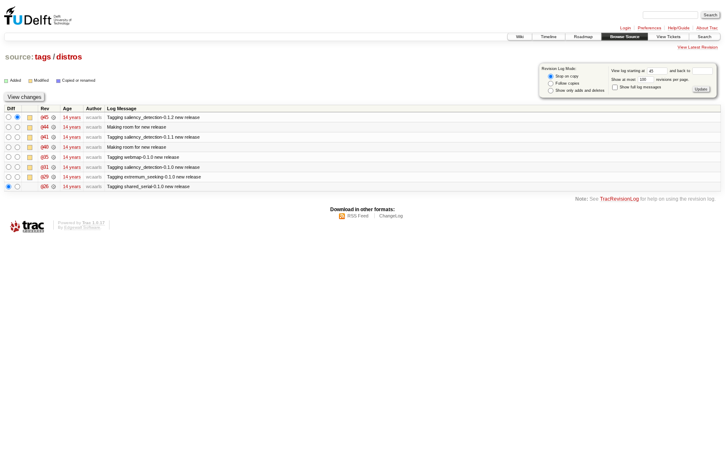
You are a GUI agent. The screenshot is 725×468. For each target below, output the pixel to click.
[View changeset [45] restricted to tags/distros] (53, 117)
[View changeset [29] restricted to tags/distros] (53, 177)
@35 (44, 157)
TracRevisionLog (619, 199)
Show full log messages (639, 87)
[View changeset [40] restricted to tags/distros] (53, 147)
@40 (44, 147)
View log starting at (628, 71)
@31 (44, 167)
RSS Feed (357, 215)
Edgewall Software (82, 227)
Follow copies (566, 83)
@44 (44, 127)
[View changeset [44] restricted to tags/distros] (53, 127)
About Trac (707, 28)
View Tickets (669, 36)
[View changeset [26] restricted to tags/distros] (53, 186)
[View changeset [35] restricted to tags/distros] (53, 157)
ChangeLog (391, 215)
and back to (680, 71)
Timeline (549, 36)
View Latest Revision (698, 47)
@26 (44, 186)
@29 (44, 177)
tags (43, 56)
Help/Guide (679, 28)
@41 (44, 137)
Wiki (520, 36)
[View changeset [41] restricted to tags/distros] (53, 137)
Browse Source (624, 36)
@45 (44, 117)
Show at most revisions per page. (650, 80)
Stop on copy (566, 76)
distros (69, 56)
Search (705, 36)
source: (19, 56)
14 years (72, 117)
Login (625, 28)
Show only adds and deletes (579, 90)
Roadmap (583, 36)
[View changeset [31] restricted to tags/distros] (53, 167)
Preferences (649, 28)
